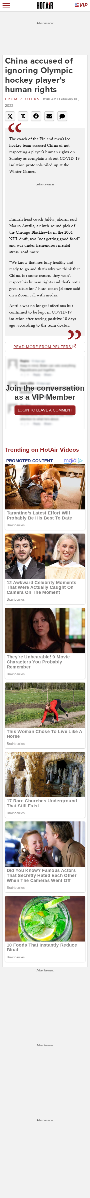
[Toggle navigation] (6, 5)
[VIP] (81, 5)
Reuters (23, 99)
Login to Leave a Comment (45, 410)
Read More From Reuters (43, 346)
